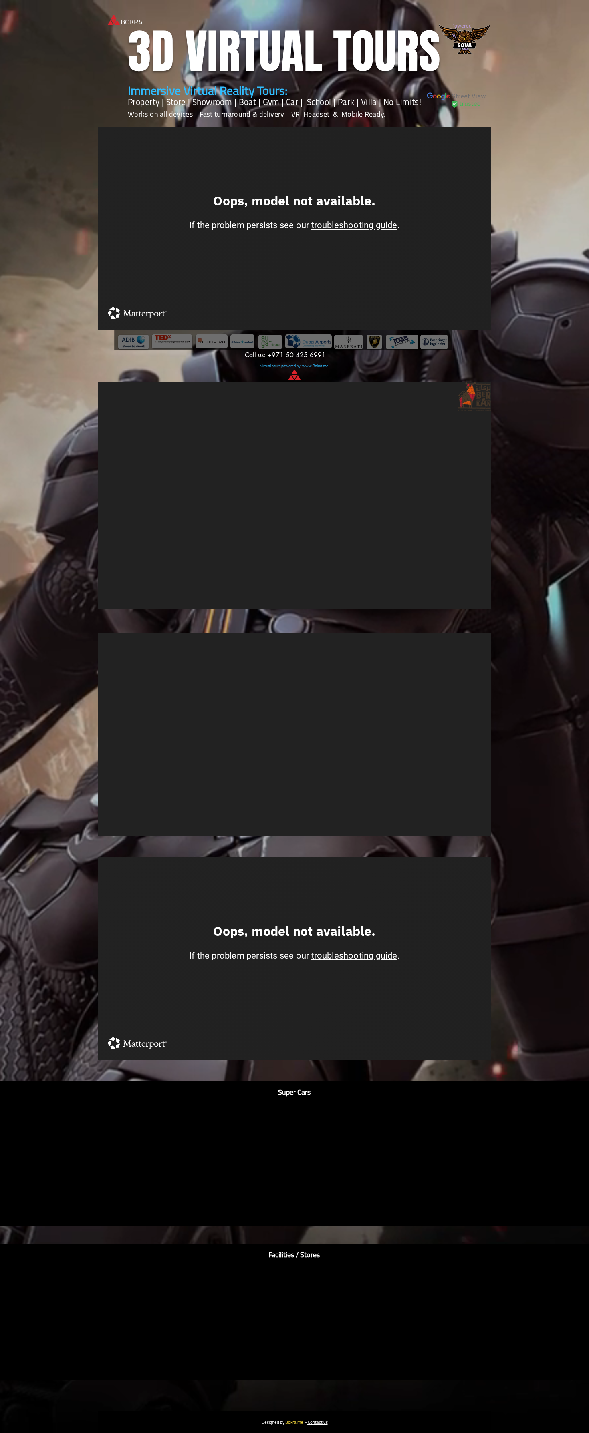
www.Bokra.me (315, 366)
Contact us (317, 1422)
